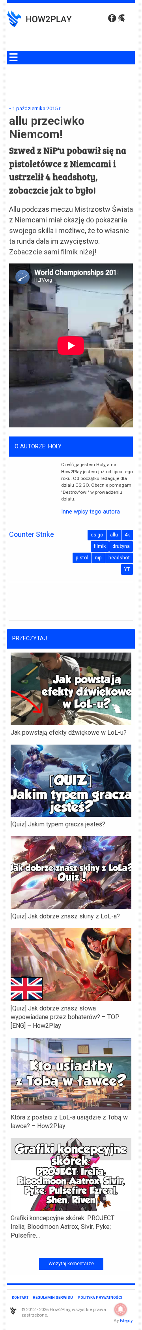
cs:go (97, 535)
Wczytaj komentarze (71, 1263)
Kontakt (20, 1297)
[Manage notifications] (120, 1309)
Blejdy (126, 1320)
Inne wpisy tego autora (90, 511)
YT (127, 569)
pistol (82, 558)
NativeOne (71, 1248)
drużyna (121, 546)
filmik (100, 546)
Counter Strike (31, 534)
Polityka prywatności (100, 1297)
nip (98, 558)
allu (114, 535)
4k (127, 535)
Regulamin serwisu (53, 1297)
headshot (119, 558)
